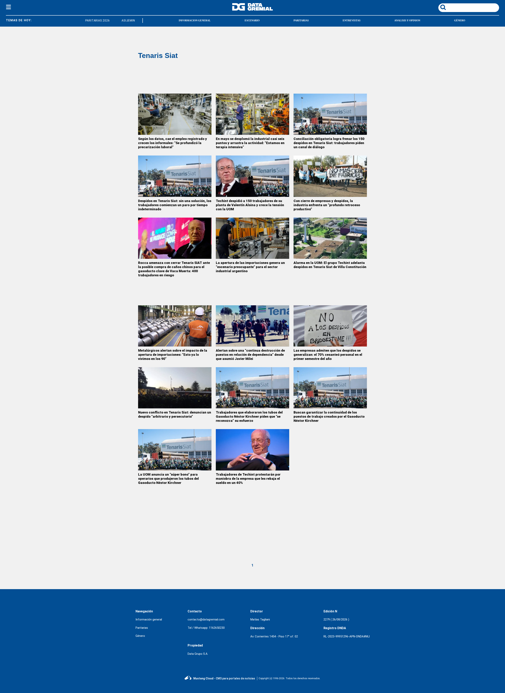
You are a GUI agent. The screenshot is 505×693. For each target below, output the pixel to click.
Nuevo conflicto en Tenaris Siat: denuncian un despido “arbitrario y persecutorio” (174, 414)
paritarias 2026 (88, 20)
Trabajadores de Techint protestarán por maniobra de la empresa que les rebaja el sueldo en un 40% (248, 478)
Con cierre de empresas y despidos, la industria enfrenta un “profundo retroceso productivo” (327, 205)
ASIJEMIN (118, 20)
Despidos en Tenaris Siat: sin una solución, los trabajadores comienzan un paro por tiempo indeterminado (174, 205)
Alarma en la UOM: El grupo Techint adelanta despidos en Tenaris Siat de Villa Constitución (330, 265)
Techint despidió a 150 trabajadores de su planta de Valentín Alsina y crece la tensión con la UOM (250, 205)
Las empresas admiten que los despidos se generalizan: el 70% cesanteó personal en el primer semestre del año (328, 354)
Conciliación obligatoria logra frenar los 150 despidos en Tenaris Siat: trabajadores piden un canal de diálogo (329, 143)
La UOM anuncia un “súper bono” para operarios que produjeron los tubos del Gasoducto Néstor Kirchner (168, 478)
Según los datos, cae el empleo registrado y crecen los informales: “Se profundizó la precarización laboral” (172, 143)
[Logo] (252, 9)
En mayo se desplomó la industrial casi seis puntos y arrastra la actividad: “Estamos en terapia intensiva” (250, 143)
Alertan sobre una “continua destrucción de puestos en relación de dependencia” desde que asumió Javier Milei (250, 354)
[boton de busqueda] (443, 7)
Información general (149, 619)
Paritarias (142, 628)
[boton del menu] (8, 8)
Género (140, 636)
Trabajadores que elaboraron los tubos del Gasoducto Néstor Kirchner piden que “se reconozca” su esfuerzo (249, 416)
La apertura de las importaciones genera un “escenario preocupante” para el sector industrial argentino (250, 267)
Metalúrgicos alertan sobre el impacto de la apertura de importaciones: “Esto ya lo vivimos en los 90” (172, 354)
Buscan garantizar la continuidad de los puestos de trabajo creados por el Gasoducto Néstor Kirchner (329, 416)
